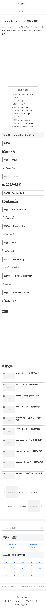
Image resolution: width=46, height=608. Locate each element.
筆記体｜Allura (19, 117)
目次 (20, 90)
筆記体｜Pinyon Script (22, 114)
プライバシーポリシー (34, 601)
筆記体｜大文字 (19, 104)
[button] (42, 528)
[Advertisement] (23, 61)
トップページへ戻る (12, 601)
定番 (33, 548)
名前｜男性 (33, 544)
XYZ (31, 575)
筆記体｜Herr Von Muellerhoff (24, 123)
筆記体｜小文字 (19, 101)
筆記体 (16, 98)
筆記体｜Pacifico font (21, 107)
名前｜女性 (12, 544)
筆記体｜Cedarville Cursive (23, 126)
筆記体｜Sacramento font (23, 110)
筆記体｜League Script (22, 120)
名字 (5, 311)
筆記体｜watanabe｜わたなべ (22, 94)
